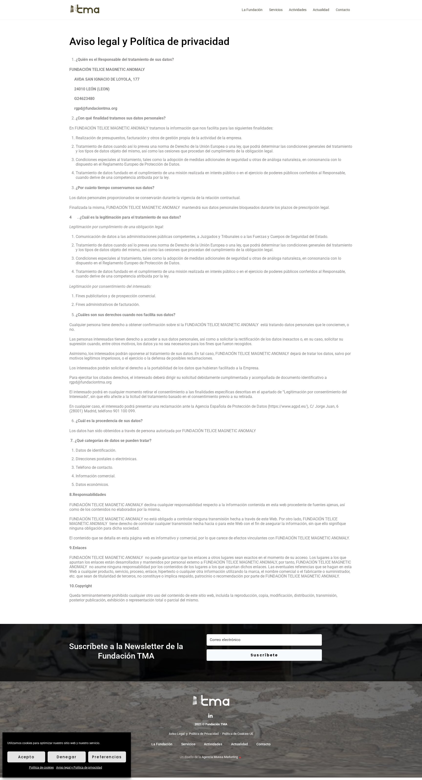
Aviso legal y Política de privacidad (79, 767)
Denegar (67, 756)
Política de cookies (41, 767)
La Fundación (252, 10)
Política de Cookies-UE (237, 734)
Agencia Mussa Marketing (220, 757)
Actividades (297, 10)
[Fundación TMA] (84, 13)
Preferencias (107, 756)
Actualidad (321, 10)
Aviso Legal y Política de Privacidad (194, 734)
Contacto (343, 10)
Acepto (26, 756)
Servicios (276, 10)
